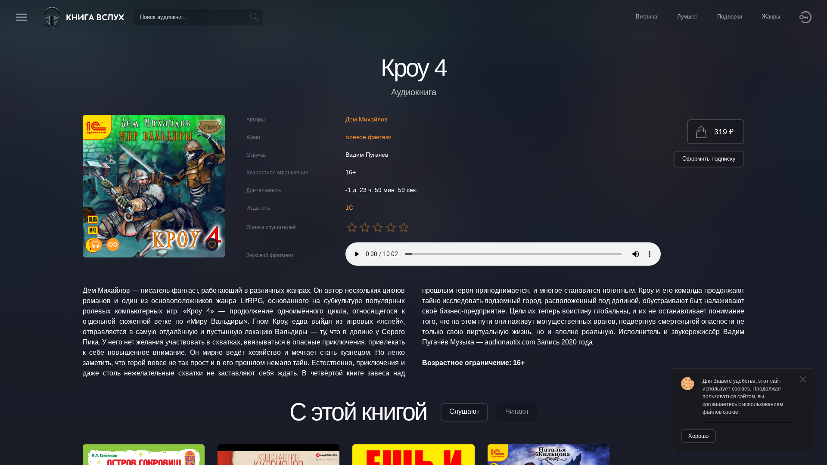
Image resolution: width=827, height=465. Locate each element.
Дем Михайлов (366, 119)
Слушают (464, 411)
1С (349, 207)
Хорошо (698, 436)
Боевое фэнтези (368, 136)
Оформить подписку (709, 158)
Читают (517, 411)
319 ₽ (724, 131)
